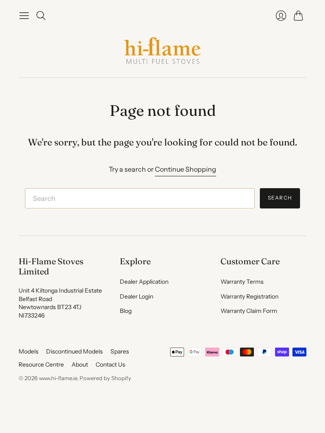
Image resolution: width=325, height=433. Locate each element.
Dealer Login (136, 296)
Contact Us (110, 364)
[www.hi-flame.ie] (162, 50)
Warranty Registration (249, 296)
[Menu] (24, 16)
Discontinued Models (74, 351)
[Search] (41, 16)
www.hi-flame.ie (58, 378)
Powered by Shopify (105, 378)
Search (280, 198)
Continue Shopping (185, 169)
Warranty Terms (242, 281)
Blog (126, 311)
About (80, 364)
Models (29, 351)
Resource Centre (41, 364)
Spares (119, 351)
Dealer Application (144, 281)
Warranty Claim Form (248, 311)
